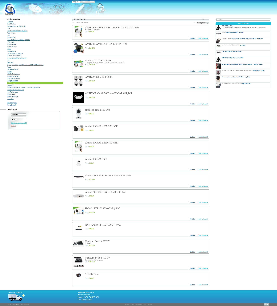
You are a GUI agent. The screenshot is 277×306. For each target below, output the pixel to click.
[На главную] (75, 19)
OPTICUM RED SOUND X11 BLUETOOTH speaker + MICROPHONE (242, 64)
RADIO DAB (11, 94)
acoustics (10, 99)
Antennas (10, 21)
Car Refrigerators (12, 92)
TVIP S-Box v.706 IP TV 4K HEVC (243, 53)
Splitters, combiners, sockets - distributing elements (23, 87)
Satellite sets (11, 51)
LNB (8, 35)
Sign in (13, 126)
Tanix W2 (233, 45)
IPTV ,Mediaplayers (13, 74)
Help (145, 304)
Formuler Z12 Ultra (243, 70)
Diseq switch (11, 37)
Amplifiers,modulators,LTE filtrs (17, 31)
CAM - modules (12, 44)
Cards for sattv (12, 46)
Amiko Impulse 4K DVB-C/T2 (233, 32)
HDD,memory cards (13, 78)
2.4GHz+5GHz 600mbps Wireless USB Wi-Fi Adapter (242, 38)
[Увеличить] (78, 36)
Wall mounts (11, 33)
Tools (9, 67)
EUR (203, 19)
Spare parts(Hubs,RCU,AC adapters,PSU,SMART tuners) (25, 65)
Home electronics (12, 96)
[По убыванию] (81, 22)
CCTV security (12, 83)
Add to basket (203, 38)
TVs (8, 28)
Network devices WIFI (14, 56)
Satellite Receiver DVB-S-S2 (16, 26)
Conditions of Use (129, 304)
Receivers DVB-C (13, 69)
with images (201, 22)
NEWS (9, 71)
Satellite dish (11, 24)
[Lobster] (8, 15)
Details (192, 38)
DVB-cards (10, 42)
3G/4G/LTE (10, 85)
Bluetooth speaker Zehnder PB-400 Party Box (236, 77)
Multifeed (10, 62)
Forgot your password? (19, 123)
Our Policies (139, 304)
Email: (85, 299)
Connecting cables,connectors (16, 58)
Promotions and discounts (15, 90)
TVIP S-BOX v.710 (244, 26)
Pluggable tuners (12, 81)
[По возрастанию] (82, 22)
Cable (9, 49)
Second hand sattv (13, 76)
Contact (150, 304)
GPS (8, 60)
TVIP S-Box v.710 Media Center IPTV (233, 58)
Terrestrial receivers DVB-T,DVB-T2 (18, 40)
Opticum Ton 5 (236, 83)
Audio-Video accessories (15, 53)
